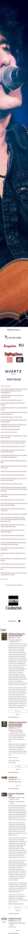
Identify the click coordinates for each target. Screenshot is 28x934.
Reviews (21, 585)
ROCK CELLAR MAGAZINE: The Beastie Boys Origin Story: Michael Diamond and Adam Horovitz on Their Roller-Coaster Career (13, 519)
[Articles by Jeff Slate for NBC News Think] (20, 362)
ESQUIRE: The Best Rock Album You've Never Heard (13, 475)
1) (1, 389)
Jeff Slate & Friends (14, 918)
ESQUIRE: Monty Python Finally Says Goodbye (11, 483)
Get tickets (18, 711)
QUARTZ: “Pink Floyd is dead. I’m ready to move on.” (13, 564)
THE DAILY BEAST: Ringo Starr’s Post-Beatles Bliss (12, 535)
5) (1, 407)
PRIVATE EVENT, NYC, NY (15, 781)
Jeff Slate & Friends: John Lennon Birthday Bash (16, 634)
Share (18, 714)
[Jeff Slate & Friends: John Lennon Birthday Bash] (4, 640)
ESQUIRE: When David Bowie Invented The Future (12, 500)
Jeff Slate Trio (12, 777)
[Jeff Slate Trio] (4, 778)
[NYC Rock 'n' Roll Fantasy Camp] (4, 796)
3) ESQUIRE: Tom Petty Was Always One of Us (11, 400)
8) (1, 420)
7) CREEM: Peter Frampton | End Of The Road (11, 417)
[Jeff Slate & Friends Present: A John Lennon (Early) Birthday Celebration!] (4, 726)
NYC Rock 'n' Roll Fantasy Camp (16, 794)
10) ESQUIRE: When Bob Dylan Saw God (10, 429)
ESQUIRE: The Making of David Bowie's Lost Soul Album (14, 514)
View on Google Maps (13, 717)
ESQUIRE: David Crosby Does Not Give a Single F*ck (13, 539)
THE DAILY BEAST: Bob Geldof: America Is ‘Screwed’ (13, 446)
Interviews (14, 585)
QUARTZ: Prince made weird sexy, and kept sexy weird (14, 471)
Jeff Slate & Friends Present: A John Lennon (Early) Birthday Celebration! (17, 724)
